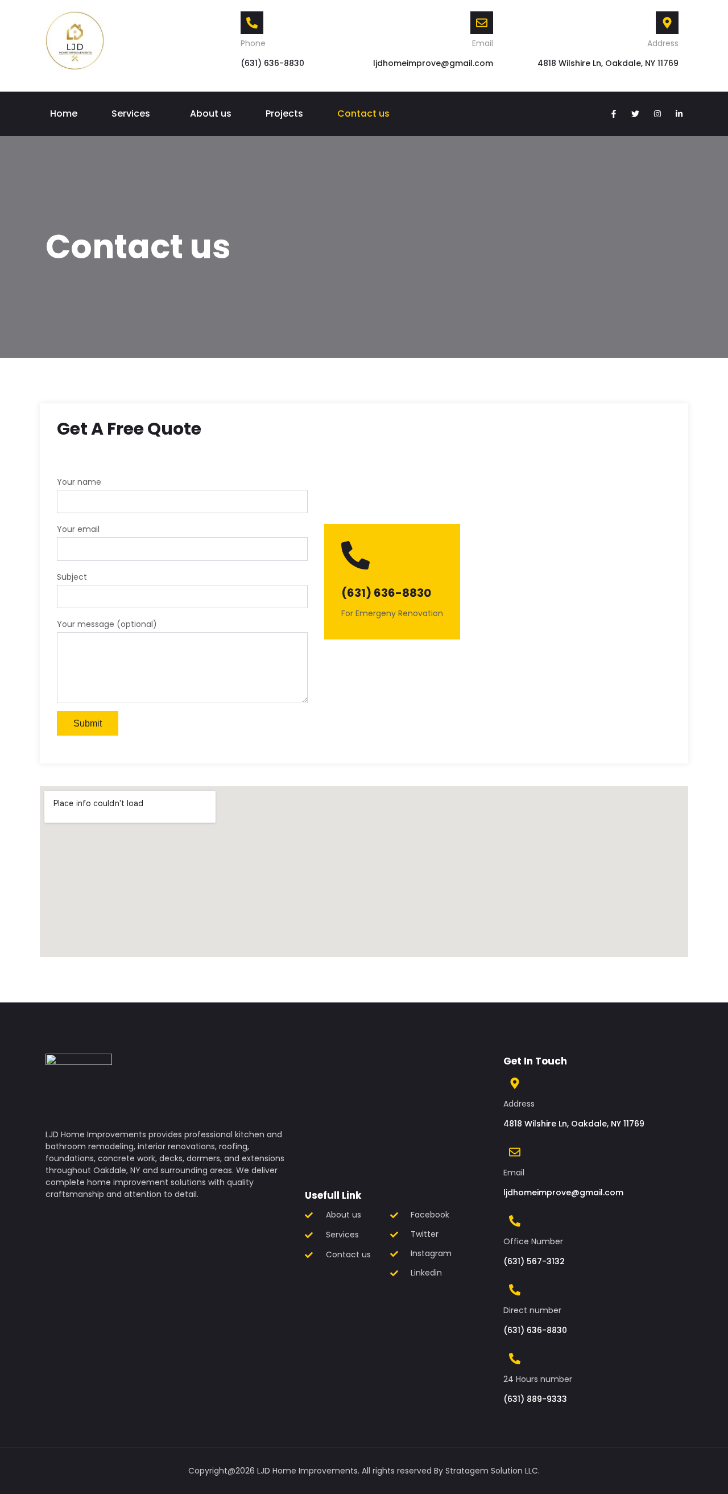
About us (210, 113)
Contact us (363, 113)
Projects (284, 113)
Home (63, 113)
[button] (133, 113)
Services (130, 113)
